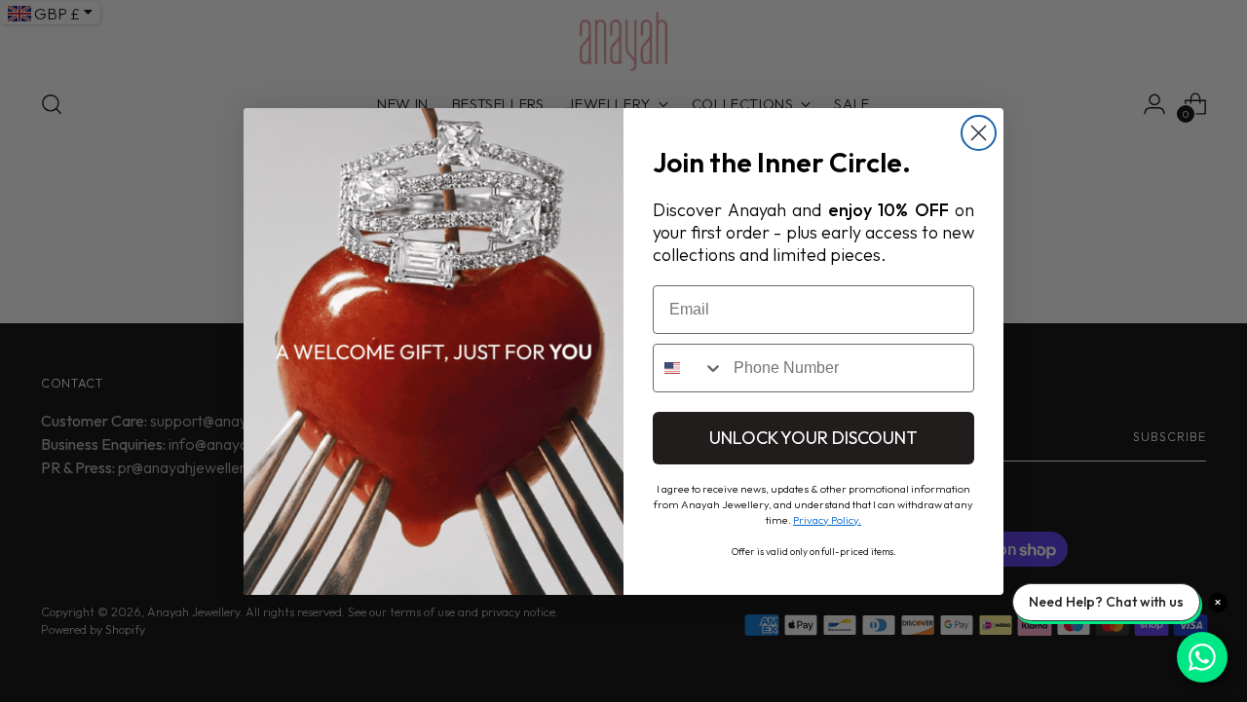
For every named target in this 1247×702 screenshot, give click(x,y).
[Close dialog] (979, 133)
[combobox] (689, 368)
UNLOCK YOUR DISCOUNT (813, 437)
